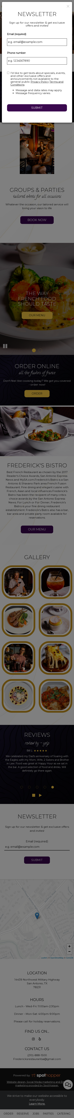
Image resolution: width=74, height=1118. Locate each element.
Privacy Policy (40, 81)
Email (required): (17, 34)
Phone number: (16, 52)
